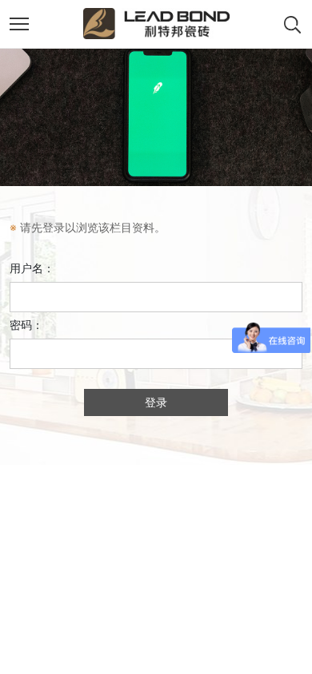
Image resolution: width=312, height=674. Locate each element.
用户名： (32, 268)
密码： (26, 324)
